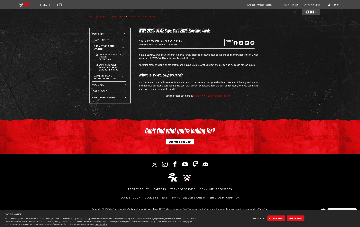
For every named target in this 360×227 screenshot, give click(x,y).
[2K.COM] (173, 177)
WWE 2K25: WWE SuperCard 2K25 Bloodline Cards (108, 67)
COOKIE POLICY (130, 198)
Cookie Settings (156, 198)
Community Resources (216, 189)
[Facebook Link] (175, 164)
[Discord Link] (205, 164)
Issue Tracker (290, 4)
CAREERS (160, 189)
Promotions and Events (142, 16)
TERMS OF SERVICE (182, 189)
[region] (180, 218)
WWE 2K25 (118, 16)
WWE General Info (103, 97)
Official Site (46, 4)
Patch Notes (101, 39)
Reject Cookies (295, 218)
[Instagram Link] (165, 164)
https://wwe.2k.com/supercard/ (211, 95)
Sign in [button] (335, 4)
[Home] (24, 4)
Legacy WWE (99, 91)
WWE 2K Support (99, 16)
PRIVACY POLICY (138, 189)
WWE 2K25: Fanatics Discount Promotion (110, 57)
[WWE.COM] (187, 177)
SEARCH (309, 12)
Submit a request (180, 141)
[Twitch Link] (195, 164)
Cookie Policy (101, 224)
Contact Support (313, 4)
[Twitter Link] (155, 164)
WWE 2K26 (98, 84)
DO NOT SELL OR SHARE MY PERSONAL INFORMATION (205, 198)
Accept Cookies (276, 218)
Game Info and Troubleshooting (105, 77)
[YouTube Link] (185, 164)
